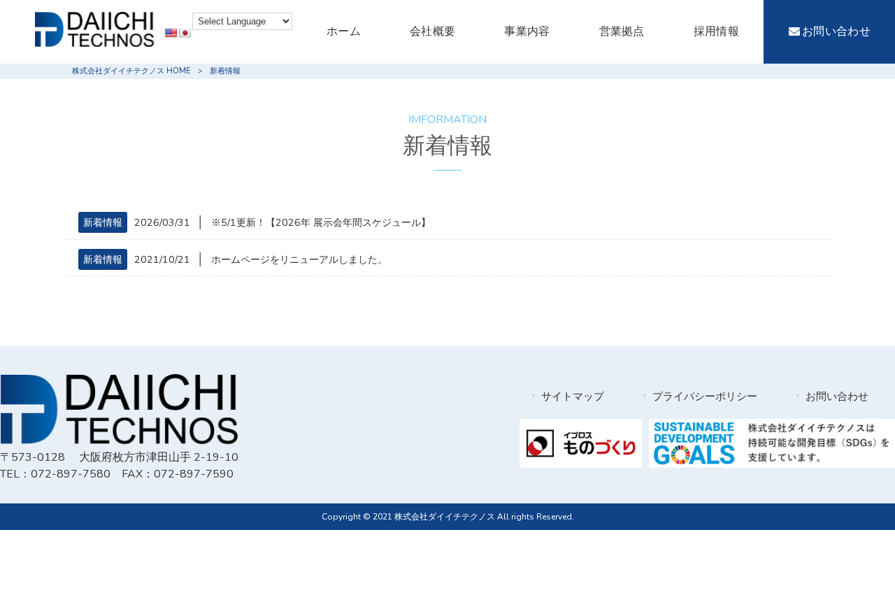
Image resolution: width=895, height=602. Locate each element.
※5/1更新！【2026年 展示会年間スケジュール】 (321, 222)
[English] (170, 32)
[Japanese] (184, 32)
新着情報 (102, 222)
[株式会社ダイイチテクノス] (94, 43)
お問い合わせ (837, 396)
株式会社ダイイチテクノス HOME (131, 71)
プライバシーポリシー (704, 396)
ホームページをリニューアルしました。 (299, 259)
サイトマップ (572, 396)
